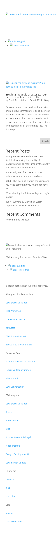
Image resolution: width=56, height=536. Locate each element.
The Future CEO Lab (16, 319)
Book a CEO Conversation (19, 344)
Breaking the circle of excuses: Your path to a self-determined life (26, 96)
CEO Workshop (13, 310)
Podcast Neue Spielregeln (19, 437)
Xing (8, 487)
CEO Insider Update (16, 462)
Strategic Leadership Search (20, 361)
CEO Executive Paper (16, 302)
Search (45, 141)
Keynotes (10, 327)
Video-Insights (13, 445)
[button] (17, 41)
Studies (9, 412)
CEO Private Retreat (16, 336)
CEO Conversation (15, 386)
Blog (46, 100)
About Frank (12, 378)
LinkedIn (10, 479)
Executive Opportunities (18, 369)
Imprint (9, 513)
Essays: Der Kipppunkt (17, 454)
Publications (12, 420)
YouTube (10, 496)
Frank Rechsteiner (18, 100)
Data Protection (14, 521)
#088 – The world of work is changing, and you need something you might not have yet (27, 184)
